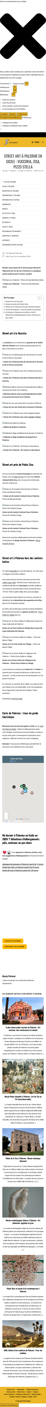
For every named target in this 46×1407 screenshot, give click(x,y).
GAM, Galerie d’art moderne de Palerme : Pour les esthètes (23, 1351)
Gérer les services (9, 103)
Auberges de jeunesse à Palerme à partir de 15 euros (22, 864)
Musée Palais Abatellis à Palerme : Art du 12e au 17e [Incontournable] (23, 1098)
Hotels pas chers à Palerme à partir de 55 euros (20, 867)
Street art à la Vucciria (14, 301)
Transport (35, 1392)
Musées (5, 209)
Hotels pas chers (11, 1392)
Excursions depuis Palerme (12, 244)
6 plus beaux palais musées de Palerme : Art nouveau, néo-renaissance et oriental (23, 1028)
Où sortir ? (6, 222)
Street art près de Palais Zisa (17, 304)
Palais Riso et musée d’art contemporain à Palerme (23, 1290)
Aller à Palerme (8, 186)
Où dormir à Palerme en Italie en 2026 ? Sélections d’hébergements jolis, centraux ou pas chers (23, 315)
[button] (23, 36)
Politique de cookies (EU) (23, 1394)
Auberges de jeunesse (32, 1389)
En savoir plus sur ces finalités (13, 109)
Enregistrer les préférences (11, 118)
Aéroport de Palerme (14, 947)
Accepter (4, 114)
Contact (29, 1392)
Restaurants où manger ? (12, 231)
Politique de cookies (9, 123)
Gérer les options (8, 100)
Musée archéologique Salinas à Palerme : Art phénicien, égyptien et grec (23, 1221)
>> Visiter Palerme (9, 182)
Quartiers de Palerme (10, 191)
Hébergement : (21, 1389)
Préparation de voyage (11, 200)
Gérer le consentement (9, 1405)
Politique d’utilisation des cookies (14, 126)
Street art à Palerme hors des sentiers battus (23, 307)
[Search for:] (42, 142)
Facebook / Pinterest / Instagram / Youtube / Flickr (23, 1397)
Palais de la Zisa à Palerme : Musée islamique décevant (23, 1159)
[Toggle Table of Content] (38, 298)
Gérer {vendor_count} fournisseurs (15, 106)
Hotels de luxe (21, 1392)
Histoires (6, 240)
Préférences (22, 114)
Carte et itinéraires (9, 1394)
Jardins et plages (9, 218)
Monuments (6, 204)
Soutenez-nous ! (11, 1389)
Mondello (13, 571)
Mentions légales (36, 1394)
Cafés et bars (7, 226)
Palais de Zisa (18, 477)
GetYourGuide (17, 699)
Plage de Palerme (13, 941)
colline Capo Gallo (9, 583)
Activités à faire (8, 213)
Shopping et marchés (10, 235)
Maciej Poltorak (15, 253)
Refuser (13, 114)
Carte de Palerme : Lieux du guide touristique (23, 310)
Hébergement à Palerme (11, 195)
